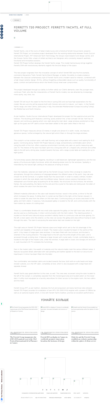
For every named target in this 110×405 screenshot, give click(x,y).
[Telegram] (1, 34)
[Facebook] (1, 26)
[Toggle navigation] (107, 10)
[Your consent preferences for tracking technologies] (1, 303)
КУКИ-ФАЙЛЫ (67, 397)
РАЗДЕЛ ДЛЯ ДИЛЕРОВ (52, 393)
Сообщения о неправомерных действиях (33, 393)
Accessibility (77, 397)
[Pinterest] (1, 37)
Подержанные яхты (65, 393)
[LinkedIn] (1, 31)
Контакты (85, 393)
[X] (1, 28)
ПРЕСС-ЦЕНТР (77, 393)
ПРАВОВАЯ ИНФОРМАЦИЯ (55, 397)
